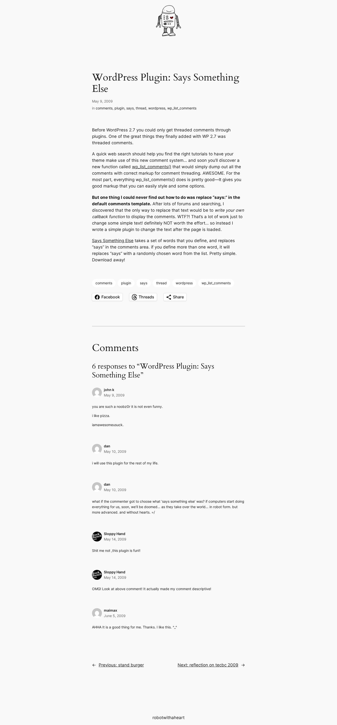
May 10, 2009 (115, 451)
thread (141, 108)
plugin (119, 108)
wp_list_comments (181, 108)
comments (104, 108)
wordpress (156, 108)
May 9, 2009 (114, 395)
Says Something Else (112, 240)
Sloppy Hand (114, 534)
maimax (110, 610)
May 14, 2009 (115, 539)
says (130, 108)
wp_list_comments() (151, 166)
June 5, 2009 (115, 616)
